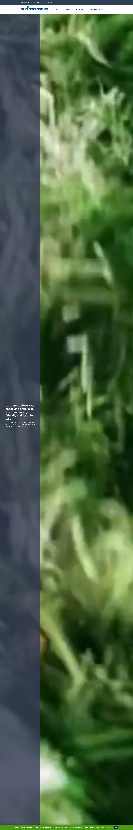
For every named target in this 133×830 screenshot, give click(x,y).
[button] (55, 10)
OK (116, 827)
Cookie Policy (109, 827)
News (101, 9)
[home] (34, 9)
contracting (92, 9)
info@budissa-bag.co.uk (31, 2)
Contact (108, 9)
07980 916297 (48, 2)
